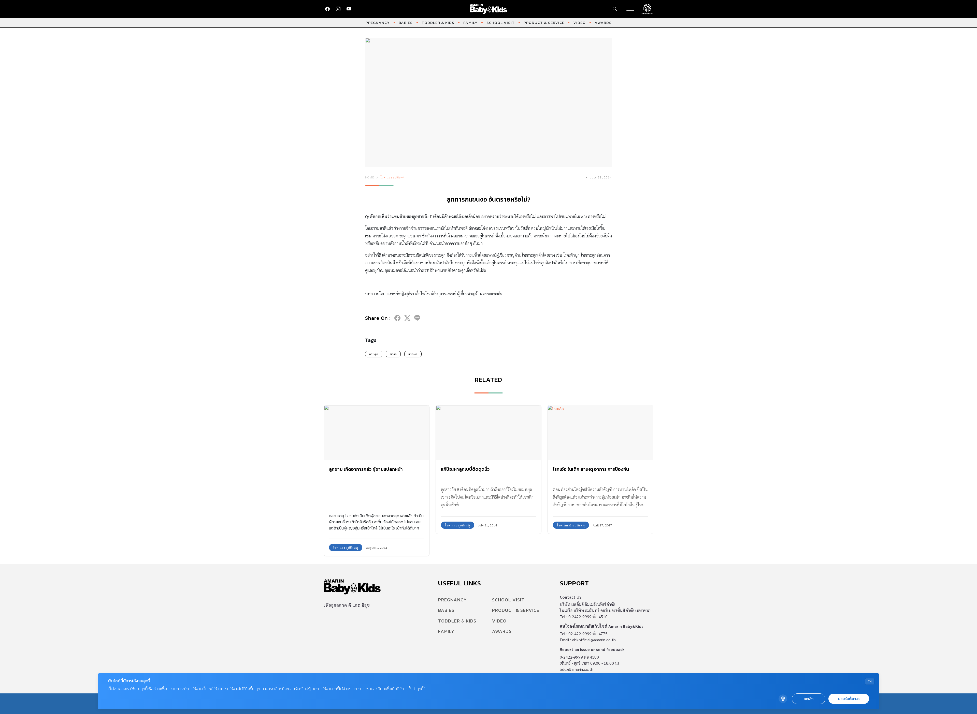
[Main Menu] (629, 9)
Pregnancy (378, 22)
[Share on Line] (417, 318)
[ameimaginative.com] (647, 8)
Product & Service (544, 22)
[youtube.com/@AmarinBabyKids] (349, 9)
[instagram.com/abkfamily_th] (338, 9)
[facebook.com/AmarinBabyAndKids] (327, 9)
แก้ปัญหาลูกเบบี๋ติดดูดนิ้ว (465, 469)
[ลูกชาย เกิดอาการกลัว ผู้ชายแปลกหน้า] (376, 432)
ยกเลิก (808, 699)
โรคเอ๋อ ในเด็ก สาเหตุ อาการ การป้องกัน (591, 469)
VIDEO (579, 22)
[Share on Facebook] (397, 318)
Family (470, 22)
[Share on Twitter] (407, 318)
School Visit (500, 22)
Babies (406, 22)
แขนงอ (413, 354)
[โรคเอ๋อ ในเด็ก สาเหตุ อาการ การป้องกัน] (600, 432)
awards (603, 22)
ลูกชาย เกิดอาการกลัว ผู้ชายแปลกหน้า (366, 469)
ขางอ (393, 354)
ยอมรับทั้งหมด (848, 699)
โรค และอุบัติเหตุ (392, 177)
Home (369, 177)
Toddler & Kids (438, 22)
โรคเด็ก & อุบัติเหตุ (571, 525)
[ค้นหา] (614, 9)
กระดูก (373, 354)
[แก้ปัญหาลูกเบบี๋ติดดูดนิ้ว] (488, 432)
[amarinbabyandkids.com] (488, 9)
